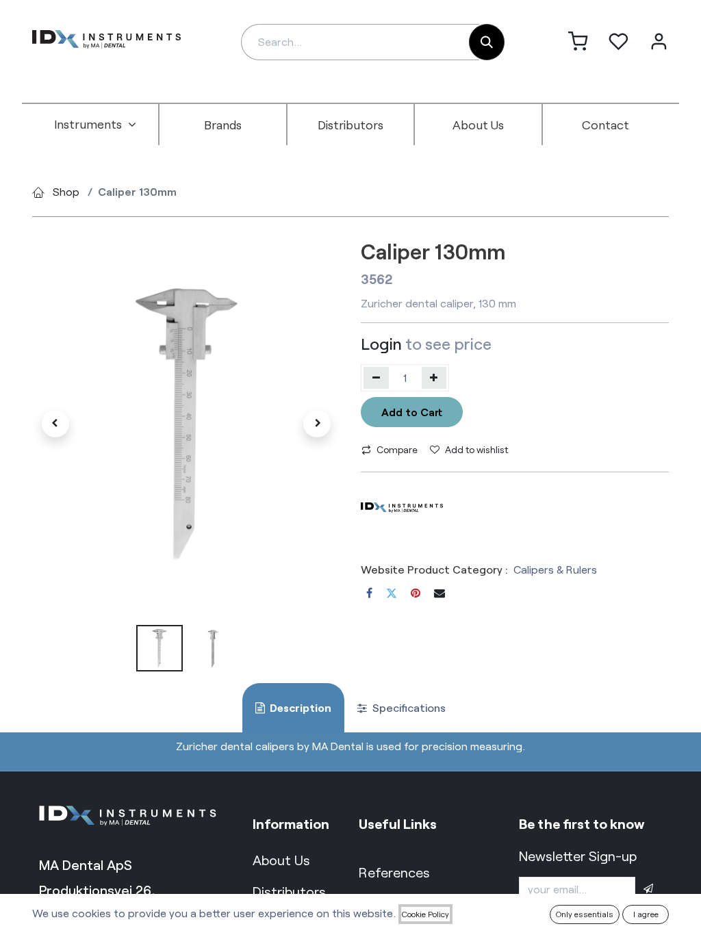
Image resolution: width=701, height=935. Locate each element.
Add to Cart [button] (411, 411)
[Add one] (434, 378)
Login (381, 343)
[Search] (487, 42)
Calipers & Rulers (555, 569)
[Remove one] (376, 378)
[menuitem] (95, 124)
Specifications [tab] (408, 707)
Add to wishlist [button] (476, 449)
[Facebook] (369, 592)
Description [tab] (299, 707)
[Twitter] (391, 592)
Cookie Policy (425, 914)
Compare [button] (397, 449)
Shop (66, 191)
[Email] (439, 592)
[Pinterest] (415, 592)
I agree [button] (646, 914)
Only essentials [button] (584, 914)
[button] (55, 423)
